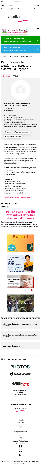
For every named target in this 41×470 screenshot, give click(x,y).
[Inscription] (34, 9)
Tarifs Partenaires (17, 9)
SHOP (21, 2)
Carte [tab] (17, 76)
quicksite (11, 461)
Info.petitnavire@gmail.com (15, 118)
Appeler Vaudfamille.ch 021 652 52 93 (20, 442)
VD (2, 2)
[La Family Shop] (14, 30)
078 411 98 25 (11, 115)
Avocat (9, 9)
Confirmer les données (13, 136)
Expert (3, 9)
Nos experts (32, 461)
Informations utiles (18, 463)
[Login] (38, 9)
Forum (25, 463)
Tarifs (37, 461)
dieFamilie (15, 2)
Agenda (8, 132)
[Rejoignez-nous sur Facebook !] (20, 446)
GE (5, 2)
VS (10, 2)
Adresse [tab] (7, 76)
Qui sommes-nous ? (19, 461)
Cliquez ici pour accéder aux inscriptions (17, 198)
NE (8, 2)
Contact (26, 461)
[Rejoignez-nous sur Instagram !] (20, 450)
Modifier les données (22, 132)
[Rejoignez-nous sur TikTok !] (20, 455)
